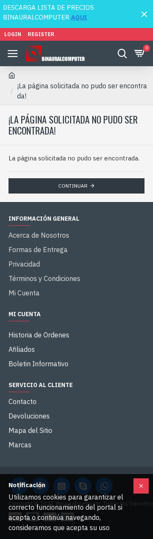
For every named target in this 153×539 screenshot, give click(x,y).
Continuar (73, 185)
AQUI (79, 17)
